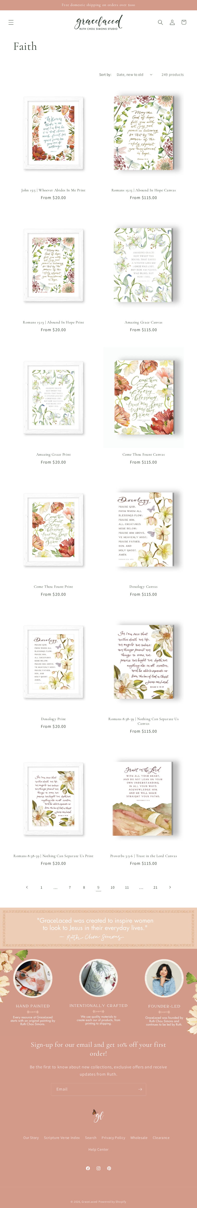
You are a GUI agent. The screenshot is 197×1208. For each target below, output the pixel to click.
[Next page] (170, 887)
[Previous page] (27, 887)
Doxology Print (53, 719)
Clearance (161, 1137)
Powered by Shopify (112, 1201)
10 (113, 887)
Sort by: (105, 74)
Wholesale (139, 1137)
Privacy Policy (113, 1137)
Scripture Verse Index (62, 1137)
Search (91, 1137)
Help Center (98, 1149)
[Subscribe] (140, 1089)
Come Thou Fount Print (53, 586)
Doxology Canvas (143, 586)
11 (127, 887)
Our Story (31, 1137)
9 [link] (98, 887)
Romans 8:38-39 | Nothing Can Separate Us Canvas (143, 721)
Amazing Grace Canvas (143, 322)
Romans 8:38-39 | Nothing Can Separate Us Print (53, 856)
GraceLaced (90, 1201)
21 (155, 887)
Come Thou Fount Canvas (144, 454)
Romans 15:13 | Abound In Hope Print (53, 322)
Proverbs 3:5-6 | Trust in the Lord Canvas (143, 856)
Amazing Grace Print (53, 454)
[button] (11, 22)
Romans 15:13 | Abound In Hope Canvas (143, 190)
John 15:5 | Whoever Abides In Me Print (53, 190)
